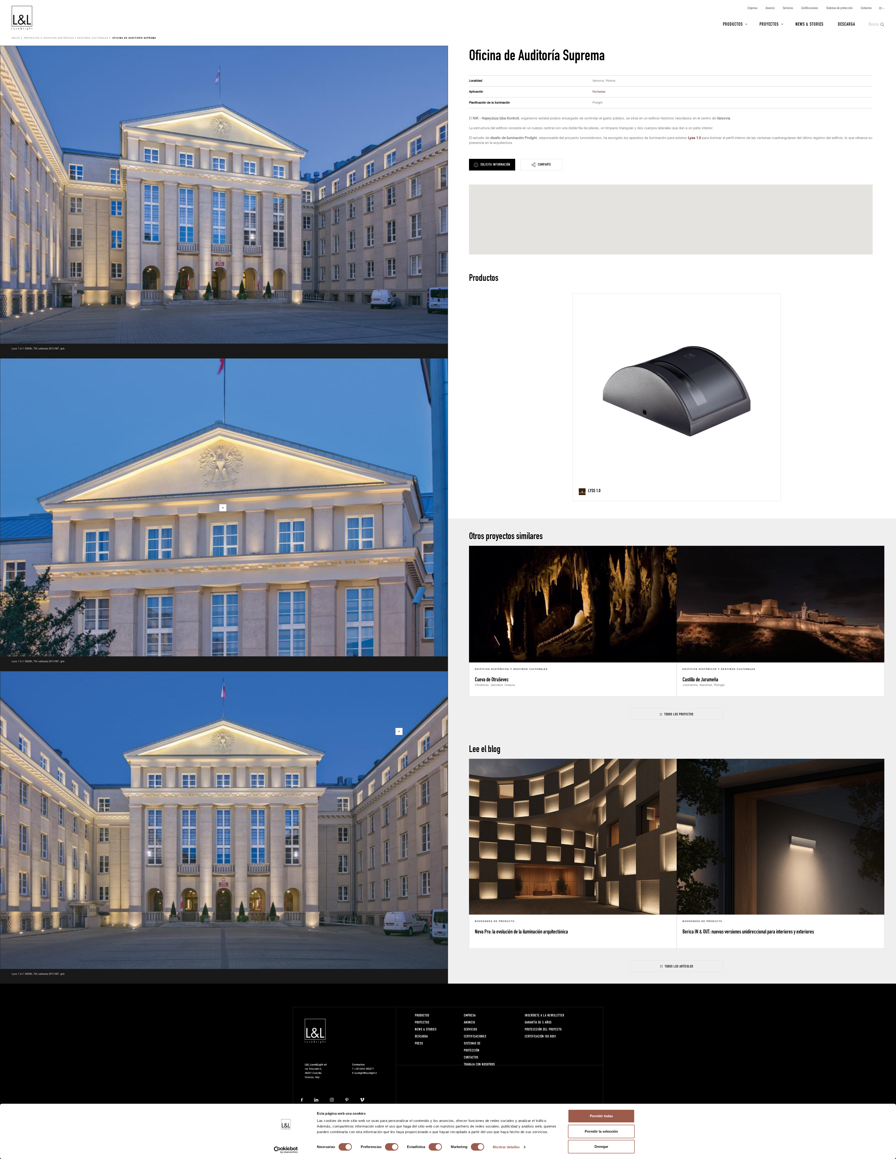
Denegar (601, 1147)
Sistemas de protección (839, 8)
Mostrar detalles (506, 1147)
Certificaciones (809, 8)
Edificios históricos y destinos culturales (76, 38)
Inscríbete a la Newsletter (544, 1015)
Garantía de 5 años (538, 1022)
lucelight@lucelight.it (365, 1073)
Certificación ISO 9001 (540, 1036)
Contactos (866, 8)
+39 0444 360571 (364, 1069)
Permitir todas (601, 1116)
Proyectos (769, 23)
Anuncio (770, 8)
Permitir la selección (601, 1131)
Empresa (752, 8)
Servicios (788, 8)
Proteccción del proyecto (543, 1029)
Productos (733, 23)
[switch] (391, 1147)
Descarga (846, 23)
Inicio (16, 38)
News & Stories (809, 23)
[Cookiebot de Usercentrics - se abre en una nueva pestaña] (286, 1149)
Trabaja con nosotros (479, 1064)
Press (419, 1043)
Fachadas (599, 91)
